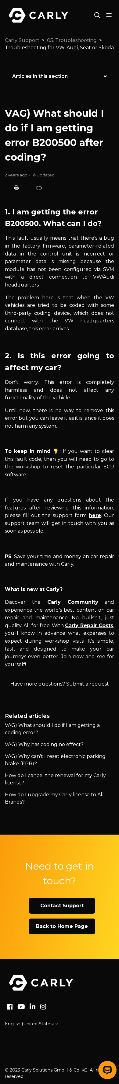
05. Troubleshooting (72, 40)
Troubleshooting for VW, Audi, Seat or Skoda (59, 47)
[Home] (41, 982)
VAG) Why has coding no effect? (44, 744)
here (95, 515)
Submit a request (87, 684)
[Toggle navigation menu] (109, 15)
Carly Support (22, 40)
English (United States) (30, 1023)
